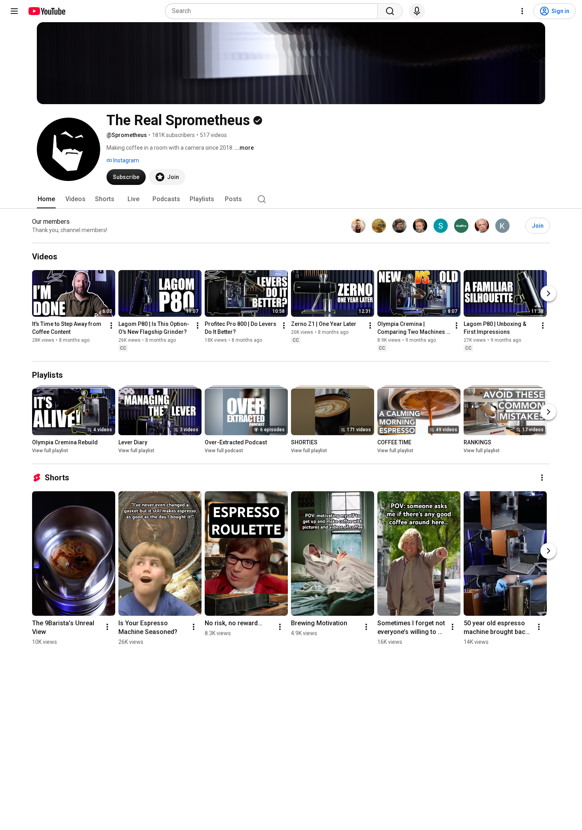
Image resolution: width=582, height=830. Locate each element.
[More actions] (111, 325)
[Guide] (14, 11)
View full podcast (224, 450)
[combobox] (274, 11)
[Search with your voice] (417, 11)
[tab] (46, 199)
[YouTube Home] (46, 11)
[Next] (548, 293)
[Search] (390, 11)
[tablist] (291, 199)
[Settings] (522, 11)
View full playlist (50, 450)
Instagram (125, 160)
